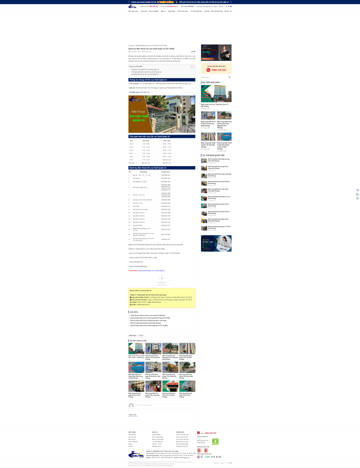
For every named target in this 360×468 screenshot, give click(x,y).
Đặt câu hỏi (131, 439)
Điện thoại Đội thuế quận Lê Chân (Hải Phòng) (219, 227)
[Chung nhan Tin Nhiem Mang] (204, 441)
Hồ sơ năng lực (133, 441)
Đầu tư (163, 11)
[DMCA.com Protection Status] (215, 441)
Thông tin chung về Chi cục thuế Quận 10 (145, 69)
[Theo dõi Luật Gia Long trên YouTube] (231, 6)
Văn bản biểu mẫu (216, 11)
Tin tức (226, 11)
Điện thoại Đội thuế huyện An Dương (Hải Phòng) (208, 124)
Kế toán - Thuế (156, 444)
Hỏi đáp (206, 11)
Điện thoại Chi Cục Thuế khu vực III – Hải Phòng (215, 105)
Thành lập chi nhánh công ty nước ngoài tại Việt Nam (147, 315)
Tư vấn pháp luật (196, 11)
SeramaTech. (169, 465)
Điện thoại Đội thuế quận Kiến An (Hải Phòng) (219, 212)
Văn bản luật (132, 437)
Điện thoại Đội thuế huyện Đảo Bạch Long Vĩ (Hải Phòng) (224, 146)
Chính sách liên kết (182, 437)
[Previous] (129, 1)
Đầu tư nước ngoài (157, 439)
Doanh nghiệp (153, 11)
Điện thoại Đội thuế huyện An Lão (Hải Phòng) (219, 197)
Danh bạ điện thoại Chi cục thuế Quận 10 (145, 74)
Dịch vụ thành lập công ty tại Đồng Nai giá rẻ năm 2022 (148, 320)
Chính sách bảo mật (182, 434)
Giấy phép (171, 11)
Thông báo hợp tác (182, 446)
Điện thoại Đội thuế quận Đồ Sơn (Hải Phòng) (219, 182)
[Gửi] (229, 77)
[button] (133, 11)
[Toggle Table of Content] (191, 66)
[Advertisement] (180, 28)
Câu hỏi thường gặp (182, 444)
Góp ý (216, 6)
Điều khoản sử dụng (182, 441)
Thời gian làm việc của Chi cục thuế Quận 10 (146, 72)
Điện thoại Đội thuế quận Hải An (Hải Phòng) (218, 205)
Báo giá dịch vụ (208, 6)
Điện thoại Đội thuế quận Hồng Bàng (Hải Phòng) (218, 220)
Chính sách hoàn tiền (182, 439)
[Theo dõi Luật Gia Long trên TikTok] (228, 6)
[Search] (231, 11)
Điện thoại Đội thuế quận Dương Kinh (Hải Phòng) (218, 160)
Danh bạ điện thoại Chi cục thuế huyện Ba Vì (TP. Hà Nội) (149, 325)
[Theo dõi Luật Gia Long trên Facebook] (226, 6)
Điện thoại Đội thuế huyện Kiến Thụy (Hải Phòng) (218, 190)
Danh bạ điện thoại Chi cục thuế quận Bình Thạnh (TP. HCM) (150, 318)
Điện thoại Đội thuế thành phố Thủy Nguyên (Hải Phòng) (224, 125)
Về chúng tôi (132, 434)
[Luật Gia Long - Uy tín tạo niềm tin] (132, 6)
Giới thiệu (199, 6)
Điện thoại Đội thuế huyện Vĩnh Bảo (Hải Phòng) (219, 175)
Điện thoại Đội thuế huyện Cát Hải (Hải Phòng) (145, 323)
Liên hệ (221, 6)
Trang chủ (144, 11)
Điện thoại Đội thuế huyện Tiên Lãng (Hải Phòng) (218, 167)
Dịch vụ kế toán (183, 11)
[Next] (230, 1)
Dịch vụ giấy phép (157, 437)
